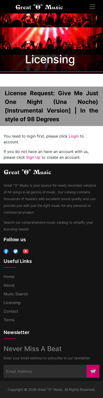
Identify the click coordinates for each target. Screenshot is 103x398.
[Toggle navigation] (92, 7)
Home (9, 276)
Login (74, 136)
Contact (11, 311)
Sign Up (33, 157)
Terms (9, 319)
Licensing (12, 302)
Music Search (16, 293)
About (9, 285)
